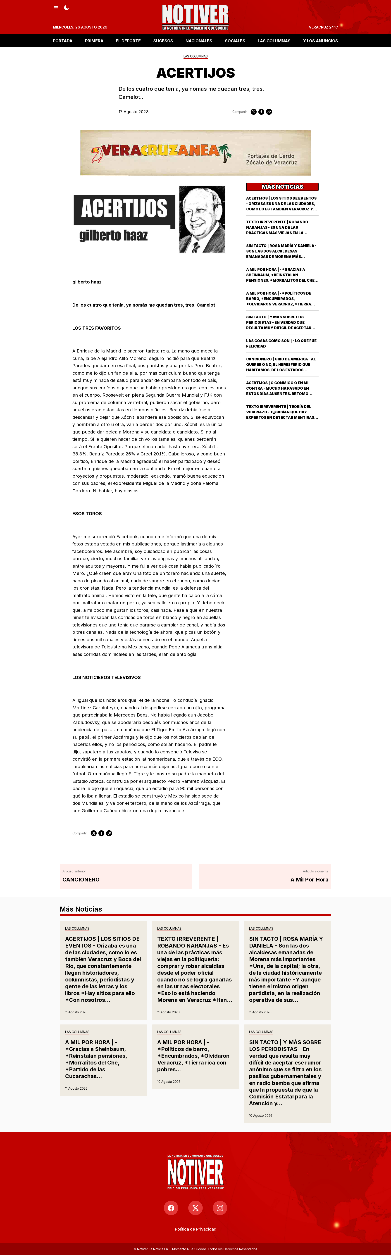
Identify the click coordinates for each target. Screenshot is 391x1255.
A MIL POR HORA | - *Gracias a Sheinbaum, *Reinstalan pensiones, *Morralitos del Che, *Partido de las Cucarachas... (96, 1059)
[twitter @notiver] (195, 1208)
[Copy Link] (269, 111)
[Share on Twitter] (253, 111)
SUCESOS (163, 40)
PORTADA (62, 40)
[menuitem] (195, 1229)
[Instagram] (220, 1208)
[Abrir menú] (55, 7)
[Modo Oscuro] (66, 7)
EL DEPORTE (128, 40)
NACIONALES (199, 40)
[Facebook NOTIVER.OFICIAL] (171, 1208)
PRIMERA (94, 40)
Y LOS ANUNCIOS (320, 40)
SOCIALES (235, 40)
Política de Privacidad (195, 1229)
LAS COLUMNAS (274, 40)
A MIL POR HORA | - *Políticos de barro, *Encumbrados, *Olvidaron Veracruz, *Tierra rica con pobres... (193, 1056)
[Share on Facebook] (261, 111)
